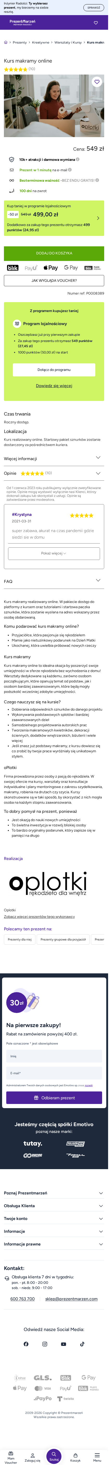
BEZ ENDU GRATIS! (78, 180)
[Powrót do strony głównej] (6, 42)
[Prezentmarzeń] (22, 23)
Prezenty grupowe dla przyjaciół (63, 939)
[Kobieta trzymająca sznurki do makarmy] (54, 105)
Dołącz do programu (54, 370)
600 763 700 (22, 1298)
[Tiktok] (82, 1344)
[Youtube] (63, 1344)
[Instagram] (45, 1344)
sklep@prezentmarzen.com (71, 1298)
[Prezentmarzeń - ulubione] (96, 22)
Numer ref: (76, 293)
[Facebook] (26, 1344)
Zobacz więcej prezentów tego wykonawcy (39, 916)
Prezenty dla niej (20, 939)
